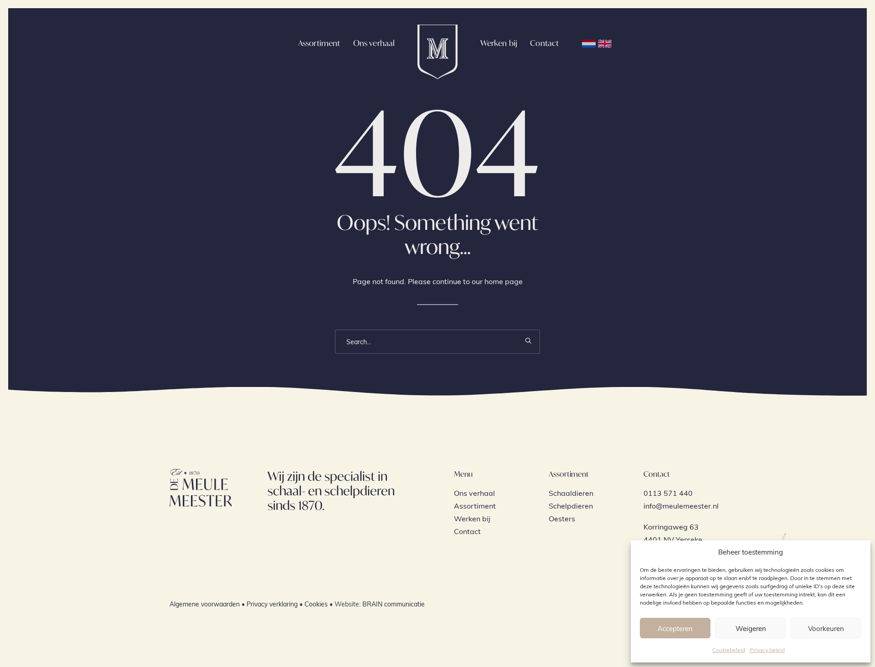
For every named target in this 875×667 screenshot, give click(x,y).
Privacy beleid (767, 649)
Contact (544, 43)
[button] (528, 340)
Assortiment (319, 43)
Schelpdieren (571, 505)
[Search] (437, 342)
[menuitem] (319, 42)
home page (503, 281)
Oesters (562, 518)
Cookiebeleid (728, 649)
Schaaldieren (571, 493)
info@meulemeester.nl (681, 505)
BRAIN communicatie (393, 604)
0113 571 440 (668, 493)
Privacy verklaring (272, 604)
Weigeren (751, 628)
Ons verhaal (374, 43)
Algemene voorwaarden (205, 604)
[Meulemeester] (437, 43)
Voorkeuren (826, 628)
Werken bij (499, 43)
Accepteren (675, 628)
